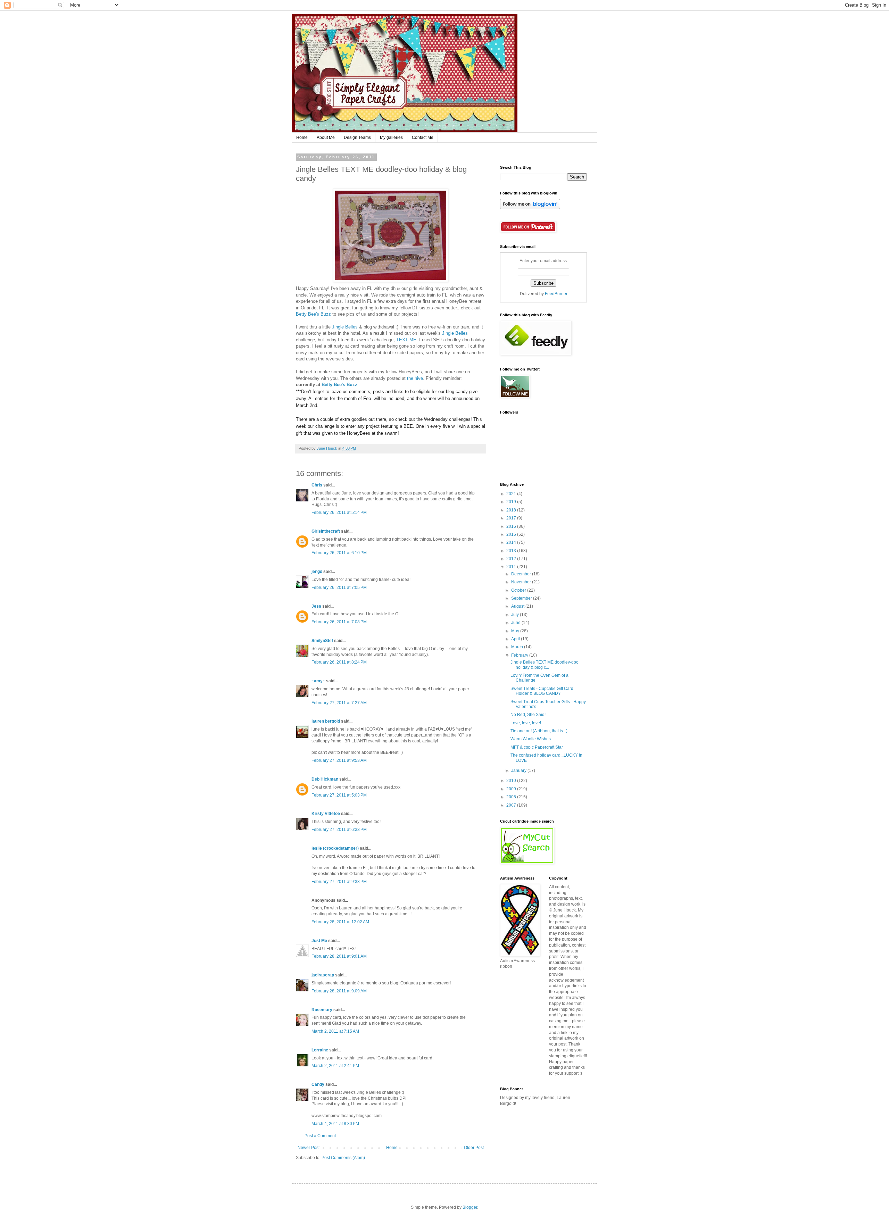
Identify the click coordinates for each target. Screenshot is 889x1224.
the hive (415, 378)
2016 (511, 526)
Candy (317, 1084)
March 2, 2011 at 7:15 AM (335, 1031)
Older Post (474, 1147)
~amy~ (318, 680)
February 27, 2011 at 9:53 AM (339, 760)
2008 (511, 796)
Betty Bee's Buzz (313, 314)
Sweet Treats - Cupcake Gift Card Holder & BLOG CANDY (541, 691)
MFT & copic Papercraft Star (536, 747)
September (522, 598)
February (520, 655)
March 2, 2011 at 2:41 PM (335, 1065)
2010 (511, 780)
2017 (511, 518)
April (516, 638)
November (521, 582)
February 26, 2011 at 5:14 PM (339, 512)
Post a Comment (320, 1135)
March (517, 646)
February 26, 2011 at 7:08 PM (339, 621)
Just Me (319, 940)
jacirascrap (322, 975)
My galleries (391, 137)
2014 (511, 542)
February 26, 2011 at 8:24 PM (339, 662)
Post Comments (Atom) (343, 1157)
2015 (511, 534)
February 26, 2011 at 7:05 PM (339, 587)
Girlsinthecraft (325, 531)
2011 (511, 566)
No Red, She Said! (528, 714)
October (519, 590)
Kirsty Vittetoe (325, 813)
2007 (511, 805)
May (515, 630)
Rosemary (321, 1009)
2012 (511, 558)
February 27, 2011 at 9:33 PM (339, 881)
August (518, 606)
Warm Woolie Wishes (530, 738)
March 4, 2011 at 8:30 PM (335, 1123)
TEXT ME (406, 339)
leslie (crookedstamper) (335, 848)
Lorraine (320, 1050)
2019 (511, 501)
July (515, 614)
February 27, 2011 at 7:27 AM (339, 702)
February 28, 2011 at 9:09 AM (339, 991)
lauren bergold (325, 721)
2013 (511, 550)
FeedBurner (556, 293)
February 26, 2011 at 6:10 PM (339, 552)
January (519, 770)
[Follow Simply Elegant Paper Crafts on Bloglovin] (530, 207)
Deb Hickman (324, 779)
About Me (326, 137)
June (516, 622)
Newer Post (308, 1147)
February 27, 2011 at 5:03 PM (339, 795)
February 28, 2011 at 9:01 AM (339, 956)
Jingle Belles (345, 327)
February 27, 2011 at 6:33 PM (339, 829)
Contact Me (422, 137)
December (521, 574)
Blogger (470, 1207)
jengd (316, 571)
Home (302, 137)
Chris (316, 485)
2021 (511, 493)
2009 (511, 788)
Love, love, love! (525, 723)
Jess (316, 606)
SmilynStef (322, 640)
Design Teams (357, 137)
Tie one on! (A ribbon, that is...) (538, 730)
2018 (511, 510)
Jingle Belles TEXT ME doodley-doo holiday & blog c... (544, 664)
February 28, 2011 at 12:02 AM (340, 921)
